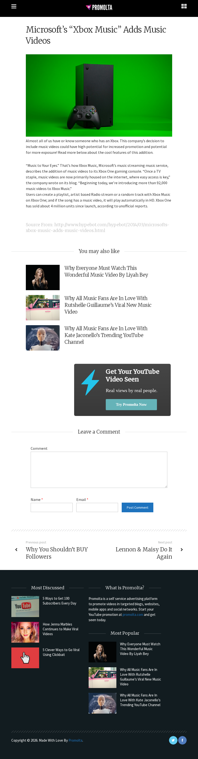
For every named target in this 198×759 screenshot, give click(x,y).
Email (82, 499)
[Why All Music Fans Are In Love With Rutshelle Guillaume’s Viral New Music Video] (102, 677)
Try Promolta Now (131, 404)
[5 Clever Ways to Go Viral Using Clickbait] (25, 657)
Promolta (75, 740)
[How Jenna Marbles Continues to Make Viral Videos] (25, 632)
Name (37, 499)
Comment (39, 448)
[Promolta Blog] (99, 7)
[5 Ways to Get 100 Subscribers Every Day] (25, 606)
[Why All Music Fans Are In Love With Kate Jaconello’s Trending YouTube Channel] (102, 703)
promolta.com (133, 614)
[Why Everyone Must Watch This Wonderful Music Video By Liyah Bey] (102, 652)
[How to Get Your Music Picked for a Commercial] (90, 382)
